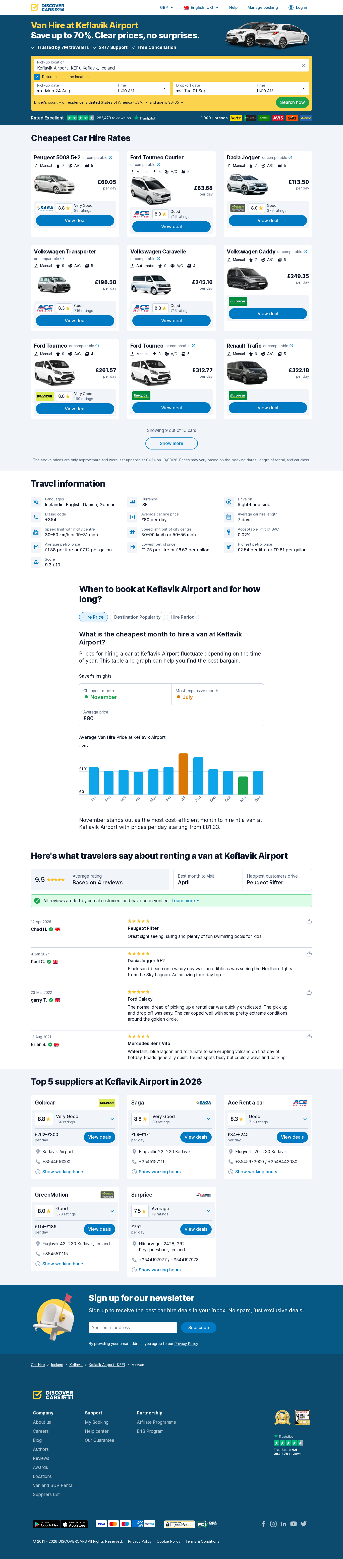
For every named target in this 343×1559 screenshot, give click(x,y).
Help (233, 7)
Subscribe (198, 1327)
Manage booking (263, 7)
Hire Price (93, 617)
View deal (75, 220)
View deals (99, 1137)
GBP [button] (164, 7)
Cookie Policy (168, 1541)
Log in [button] (301, 7)
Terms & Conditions (202, 1541)
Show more (171, 443)
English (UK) (202, 7)
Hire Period (183, 617)
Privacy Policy (140, 1541)
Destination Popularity (137, 617)
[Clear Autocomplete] (304, 65)
